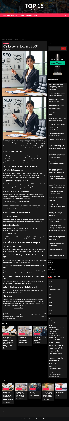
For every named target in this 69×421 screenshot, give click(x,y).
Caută (49, 43)
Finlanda (58, 335)
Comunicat (52, 332)
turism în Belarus (52, 376)
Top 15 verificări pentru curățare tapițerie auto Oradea (40, 339)
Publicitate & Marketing (54, 289)
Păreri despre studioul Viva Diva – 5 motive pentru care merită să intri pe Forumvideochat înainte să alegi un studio (57, 148)
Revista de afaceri (52, 265)
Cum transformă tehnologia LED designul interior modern (56, 192)
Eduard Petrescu (56, 333)
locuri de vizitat (60, 337)
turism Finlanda (52, 374)
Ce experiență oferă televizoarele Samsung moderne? (56, 256)
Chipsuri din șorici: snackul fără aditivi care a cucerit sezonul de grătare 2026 (56, 199)
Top (50, 297)
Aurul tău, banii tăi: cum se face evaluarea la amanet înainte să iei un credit (57, 178)
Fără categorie (51, 337)
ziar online (57, 376)
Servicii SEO (50, 271)
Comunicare (55, 329)
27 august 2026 (7, 348)
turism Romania (58, 374)
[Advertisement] (34, 27)
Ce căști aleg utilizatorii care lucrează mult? (55, 250)
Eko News (51, 335)
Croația (58, 331)
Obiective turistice (55, 354)
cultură (61, 331)
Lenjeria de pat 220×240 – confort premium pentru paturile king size (57, 94)
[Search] (66, 15)
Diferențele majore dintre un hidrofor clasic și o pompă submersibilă (55, 214)
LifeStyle (51, 283)
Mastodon (5, 411)
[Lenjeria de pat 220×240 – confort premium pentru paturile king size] (25, 331)
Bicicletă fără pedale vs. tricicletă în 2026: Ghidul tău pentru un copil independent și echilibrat (57, 107)
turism (58, 370)
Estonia (55, 335)
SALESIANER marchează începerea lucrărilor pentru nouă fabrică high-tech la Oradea (57, 238)
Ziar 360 (50, 264)
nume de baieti (54, 343)
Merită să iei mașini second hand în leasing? (57, 113)
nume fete (60, 345)
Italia (55, 337)
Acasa (4, 15)
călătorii (51, 333)
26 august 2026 (22, 343)
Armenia (50, 320)
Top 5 (8, 15)
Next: (37, 314)
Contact (35, 15)
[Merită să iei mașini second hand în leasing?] (61, 387)
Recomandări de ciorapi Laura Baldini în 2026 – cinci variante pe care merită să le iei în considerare (56, 171)
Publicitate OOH (52, 358)
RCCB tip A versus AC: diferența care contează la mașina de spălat (57, 119)
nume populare (54, 351)
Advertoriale (51, 272)
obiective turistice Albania (54, 355)
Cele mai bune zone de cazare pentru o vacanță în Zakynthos (57, 220)
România (59, 358)
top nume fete (53, 370)
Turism (50, 310)
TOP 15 (34, 5)
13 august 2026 (46, 399)
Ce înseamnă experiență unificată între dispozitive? (56, 244)
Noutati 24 (50, 260)
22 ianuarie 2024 (8, 49)
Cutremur (50, 267)
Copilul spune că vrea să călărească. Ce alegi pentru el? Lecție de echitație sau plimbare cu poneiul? (57, 156)
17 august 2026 (37, 342)
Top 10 (12, 15)
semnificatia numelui (54, 362)
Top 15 (16, 15)
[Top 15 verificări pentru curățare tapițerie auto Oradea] (40, 331)
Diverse (21, 15)
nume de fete (52, 345)
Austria (58, 327)
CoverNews (39, 418)
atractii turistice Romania (54, 324)
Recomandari (29, 15)
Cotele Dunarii (51, 269)
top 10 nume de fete (52, 366)
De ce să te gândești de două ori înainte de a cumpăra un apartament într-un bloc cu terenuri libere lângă (57, 185)
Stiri (50, 294)
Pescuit (50, 286)
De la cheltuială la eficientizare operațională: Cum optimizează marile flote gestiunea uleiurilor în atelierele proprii (9, 342)
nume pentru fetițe (56, 348)
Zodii (50, 313)
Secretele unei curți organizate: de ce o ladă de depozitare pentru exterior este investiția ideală (57, 206)
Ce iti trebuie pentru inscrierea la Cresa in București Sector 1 (56, 134)
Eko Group (63, 333)
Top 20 (50, 305)
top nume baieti (55, 368)
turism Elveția (57, 372)
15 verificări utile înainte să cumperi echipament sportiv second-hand (57, 140)
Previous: (13, 315)
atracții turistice (52, 327)
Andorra (61, 318)
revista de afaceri (18, 308)
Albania (58, 318)
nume (57, 339)
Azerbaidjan (62, 327)
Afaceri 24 (50, 262)
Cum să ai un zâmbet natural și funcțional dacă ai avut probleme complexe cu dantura (56, 163)
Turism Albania (52, 372)
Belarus (50, 329)
